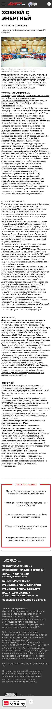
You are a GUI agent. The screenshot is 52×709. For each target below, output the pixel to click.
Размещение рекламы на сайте (21, 585)
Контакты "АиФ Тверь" (16, 581)
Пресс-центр (10, 570)
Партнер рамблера (27, 695)
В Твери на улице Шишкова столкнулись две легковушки (26, 527)
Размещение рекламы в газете (21, 589)
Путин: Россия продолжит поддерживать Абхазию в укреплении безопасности (26, 492)
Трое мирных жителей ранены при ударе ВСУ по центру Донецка (26, 503)
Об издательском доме (17, 566)
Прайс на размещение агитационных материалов (20, 594)
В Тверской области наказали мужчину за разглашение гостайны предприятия (26, 538)
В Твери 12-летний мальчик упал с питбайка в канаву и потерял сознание (26, 515)
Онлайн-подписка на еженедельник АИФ (15, 575)
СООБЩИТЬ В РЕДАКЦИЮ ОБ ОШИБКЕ (23, 600)
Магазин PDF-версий (32, 570)
